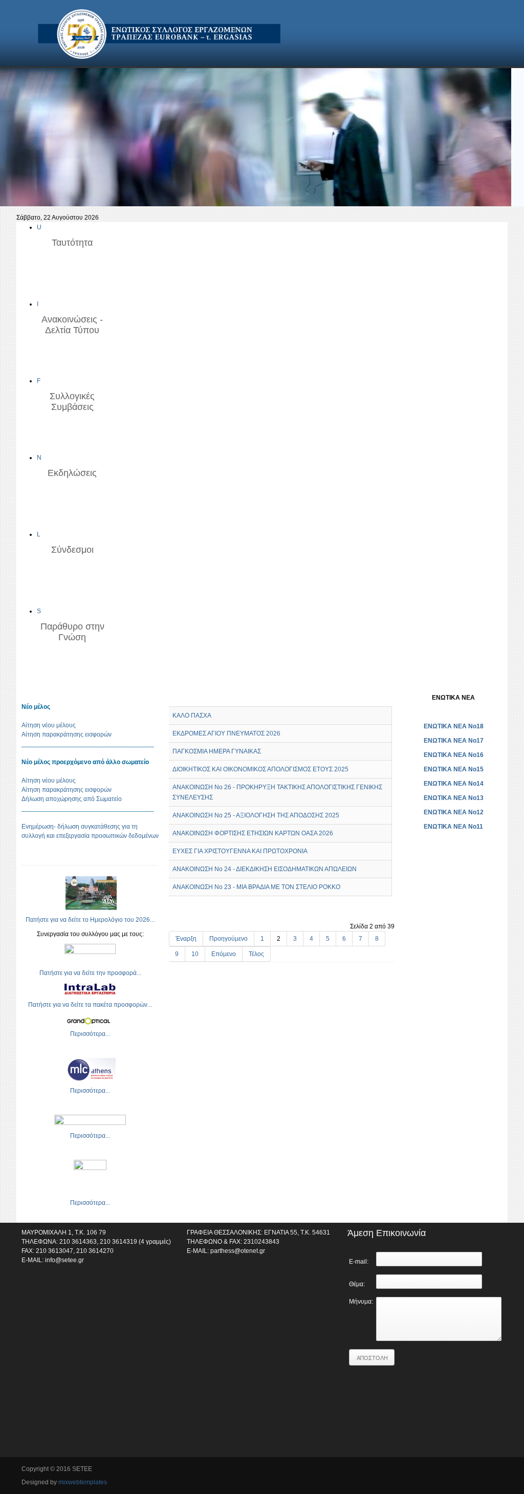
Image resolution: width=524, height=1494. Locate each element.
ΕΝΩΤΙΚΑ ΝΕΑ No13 (454, 798)
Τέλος (256, 954)
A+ (372, 697)
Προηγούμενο (228, 938)
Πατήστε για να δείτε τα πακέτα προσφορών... (90, 1004)
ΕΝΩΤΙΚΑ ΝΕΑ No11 (453, 826)
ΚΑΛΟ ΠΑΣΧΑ (191, 715)
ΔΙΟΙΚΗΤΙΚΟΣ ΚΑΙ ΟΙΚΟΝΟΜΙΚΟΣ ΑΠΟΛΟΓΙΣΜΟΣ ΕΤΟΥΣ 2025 (260, 769)
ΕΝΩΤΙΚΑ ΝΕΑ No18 (454, 726)
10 (195, 954)
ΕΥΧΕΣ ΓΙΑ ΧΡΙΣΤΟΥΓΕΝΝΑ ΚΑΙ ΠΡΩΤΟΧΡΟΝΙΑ (240, 851)
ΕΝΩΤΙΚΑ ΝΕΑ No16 (454, 755)
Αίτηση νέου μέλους (48, 725)
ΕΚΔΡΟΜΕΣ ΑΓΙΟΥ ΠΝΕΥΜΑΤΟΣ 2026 (226, 733)
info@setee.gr (64, 1260)
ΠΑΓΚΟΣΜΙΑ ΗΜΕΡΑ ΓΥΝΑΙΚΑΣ (216, 751)
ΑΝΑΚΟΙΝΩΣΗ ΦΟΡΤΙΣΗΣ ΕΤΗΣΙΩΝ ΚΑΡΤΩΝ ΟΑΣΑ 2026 (252, 833)
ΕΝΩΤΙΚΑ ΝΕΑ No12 (454, 812)
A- (391, 697)
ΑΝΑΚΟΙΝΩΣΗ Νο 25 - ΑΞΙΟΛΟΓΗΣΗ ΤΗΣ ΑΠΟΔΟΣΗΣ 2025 (255, 815)
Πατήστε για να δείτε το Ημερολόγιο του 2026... (90, 919)
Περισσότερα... (90, 1033)
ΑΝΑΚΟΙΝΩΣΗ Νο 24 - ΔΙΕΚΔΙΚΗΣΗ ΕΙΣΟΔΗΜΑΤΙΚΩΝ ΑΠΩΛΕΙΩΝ (264, 869)
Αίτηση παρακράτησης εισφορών (66, 734)
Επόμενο (223, 954)
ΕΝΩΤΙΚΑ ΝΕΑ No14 (454, 783)
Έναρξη (186, 938)
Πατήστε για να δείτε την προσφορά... (90, 973)
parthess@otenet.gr (237, 1250)
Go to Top (495, 1470)
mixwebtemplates (82, 1482)
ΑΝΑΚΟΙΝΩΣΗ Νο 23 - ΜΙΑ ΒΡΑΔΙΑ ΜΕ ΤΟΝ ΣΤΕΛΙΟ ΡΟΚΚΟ (256, 887)
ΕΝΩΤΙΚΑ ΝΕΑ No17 (454, 740)
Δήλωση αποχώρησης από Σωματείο (71, 799)
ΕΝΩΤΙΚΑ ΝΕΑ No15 (454, 769)
